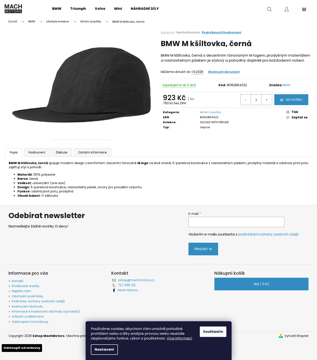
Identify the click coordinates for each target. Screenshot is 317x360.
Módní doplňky (210, 112)
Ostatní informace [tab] (92, 152)
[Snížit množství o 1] (246, 99)
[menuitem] (57, 8)
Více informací (179, 338)
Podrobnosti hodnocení (221, 32)
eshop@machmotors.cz (136, 280)
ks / (261, 284)
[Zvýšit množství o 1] (266, 99)
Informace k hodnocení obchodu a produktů (46, 311)
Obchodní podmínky (27, 296)
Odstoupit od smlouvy (21, 348)
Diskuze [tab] (61, 152)
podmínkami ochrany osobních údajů (268, 234)
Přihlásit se (203, 249)
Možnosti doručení (224, 72)
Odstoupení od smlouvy (30, 322)
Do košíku (294, 100)
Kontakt (18, 281)
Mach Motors (128, 290)
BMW (286, 85)
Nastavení (104, 349)
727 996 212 (127, 285)
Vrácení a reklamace (28, 316)
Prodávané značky (25, 286)
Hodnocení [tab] (37, 152)
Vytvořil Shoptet (297, 336)
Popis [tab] (14, 152)
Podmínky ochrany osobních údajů (38, 301)
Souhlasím (213, 331)
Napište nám (21, 291)
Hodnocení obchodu (27, 306)
